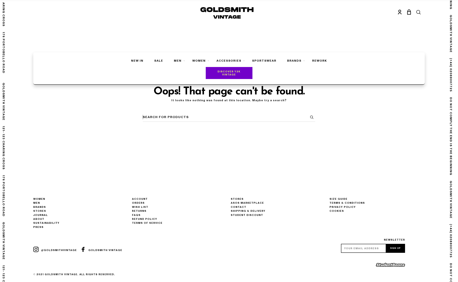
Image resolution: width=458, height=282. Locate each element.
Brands (294, 61)
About (38, 219)
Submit (311, 117)
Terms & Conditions (347, 203)
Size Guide (339, 199)
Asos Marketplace (247, 203)
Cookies (337, 211)
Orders (138, 203)
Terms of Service (147, 223)
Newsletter (394, 240)
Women (199, 61)
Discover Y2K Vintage (229, 73)
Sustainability (46, 223)
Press (38, 227)
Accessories (228, 61)
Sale (158, 61)
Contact (238, 207)
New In (137, 61)
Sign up (395, 248)
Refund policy (144, 219)
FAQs (136, 215)
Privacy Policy (343, 207)
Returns (139, 211)
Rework (319, 61)
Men (178, 61)
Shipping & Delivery (248, 211)
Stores (39, 211)
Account (140, 199)
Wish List (140, 207)
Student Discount (247, 215)
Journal (40, 215)
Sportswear (264, 61)
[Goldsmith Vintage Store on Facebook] (83, 249)
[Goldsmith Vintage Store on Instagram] (36, 249)
